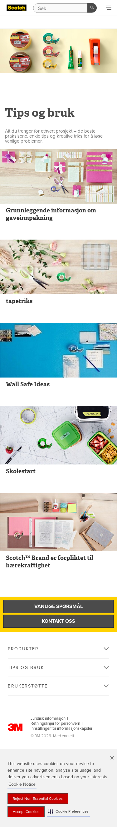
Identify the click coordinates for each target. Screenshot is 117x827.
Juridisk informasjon (48, 718)
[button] (68, 811)
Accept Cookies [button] (26, 811)
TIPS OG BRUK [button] (26, 667)
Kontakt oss (58, 621)
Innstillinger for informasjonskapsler (61, 728)
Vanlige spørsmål (58, 606)
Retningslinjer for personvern (55, 723)
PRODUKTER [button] (23, 649)
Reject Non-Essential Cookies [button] (38, 798)
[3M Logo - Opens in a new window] (16, 7)
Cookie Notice (22, 784)
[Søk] (92, 8)
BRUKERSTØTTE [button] (28, 686)
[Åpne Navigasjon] (108, 8)
